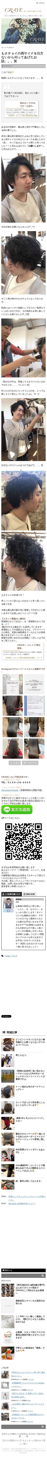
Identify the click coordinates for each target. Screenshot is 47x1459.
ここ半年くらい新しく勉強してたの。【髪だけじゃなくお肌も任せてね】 (30, 1319)
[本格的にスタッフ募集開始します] (13, 684)
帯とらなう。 (22, 1055)
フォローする (31, 763)
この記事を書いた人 (12, 894)
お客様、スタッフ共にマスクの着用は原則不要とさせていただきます (30, 1335)
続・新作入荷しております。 (29, 1181)
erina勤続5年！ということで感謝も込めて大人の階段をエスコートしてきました (30, 1168)
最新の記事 (30, 894)
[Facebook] (8, 910)
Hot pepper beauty (9, 790)
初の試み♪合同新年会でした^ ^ (21, 1203)
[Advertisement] (23, 987)
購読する (8, 1270)
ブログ (14, 956)
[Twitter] (5, 910)
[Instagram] (11, 910)
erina (7, 956)
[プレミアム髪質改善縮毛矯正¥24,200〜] (13, 727)
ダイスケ (31, 1379)
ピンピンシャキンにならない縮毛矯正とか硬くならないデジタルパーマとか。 (30, 1042)
